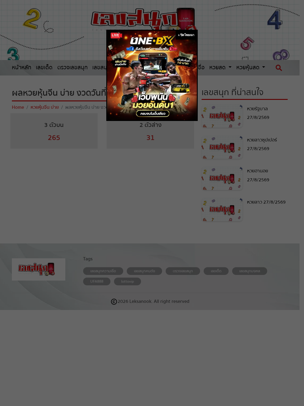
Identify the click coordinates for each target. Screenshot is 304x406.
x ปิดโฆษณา (186, 35)
